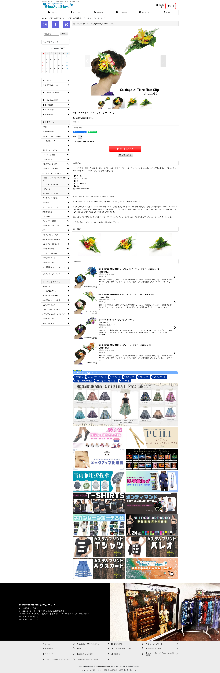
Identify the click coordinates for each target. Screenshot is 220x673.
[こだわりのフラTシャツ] (99, 503)
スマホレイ (79, 377)
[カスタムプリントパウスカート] (99, 568)
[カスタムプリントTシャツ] (99, 547)
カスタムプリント (159, 377)
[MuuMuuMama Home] (57, 5)
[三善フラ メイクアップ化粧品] (99, 459)
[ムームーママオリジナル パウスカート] (125, 405)
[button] (160, 6)
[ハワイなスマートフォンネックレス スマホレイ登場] (152, 481)
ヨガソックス (130, 377)
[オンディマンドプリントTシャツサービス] (151, 503)
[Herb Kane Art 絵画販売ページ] (152, 459)
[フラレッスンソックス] (99, 437)
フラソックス (144, 377)
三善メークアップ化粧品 (84, 381)
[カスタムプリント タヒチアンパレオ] (152, 547)
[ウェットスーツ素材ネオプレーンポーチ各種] (99, 525)
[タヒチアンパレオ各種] (152, 525)
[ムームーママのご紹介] (152, 568)
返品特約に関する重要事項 (84, 142)
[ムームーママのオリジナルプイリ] (152, 437)
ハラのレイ (125, 381)
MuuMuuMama (104, 666)
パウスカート (116, 377)
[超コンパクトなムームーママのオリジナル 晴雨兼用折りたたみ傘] (99, 481)
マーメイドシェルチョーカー (107, 381)
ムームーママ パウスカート (97, 377)
